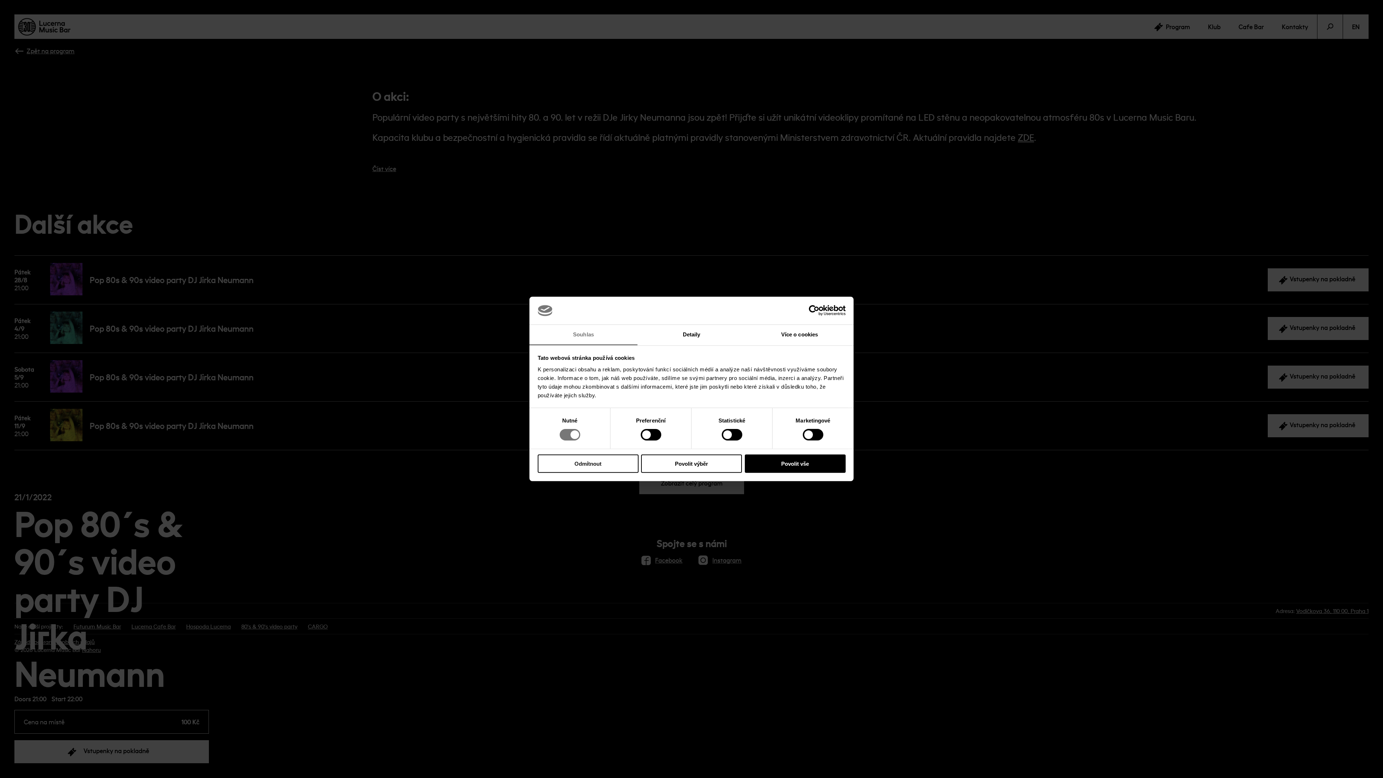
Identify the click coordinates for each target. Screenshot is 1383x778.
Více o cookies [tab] (799, 334)
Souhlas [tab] (583, 334)
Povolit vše (795, 463)
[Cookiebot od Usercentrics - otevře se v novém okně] (814, 310)
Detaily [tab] (692, 334)
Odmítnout (587, 463)
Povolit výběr (691, 463)
